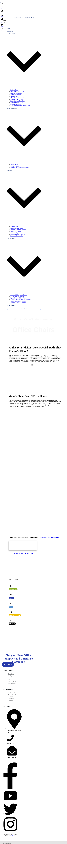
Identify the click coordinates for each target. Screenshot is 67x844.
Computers (10, 700)
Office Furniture (12, 683)
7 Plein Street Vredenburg (22, 553)
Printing (10, 676)
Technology (11, 674)
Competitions (11, 698)
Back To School (12, 694)
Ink (9, 678)
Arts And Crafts (12, 692)
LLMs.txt (12, 835)
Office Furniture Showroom (49, 537)
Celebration (11, 696)
